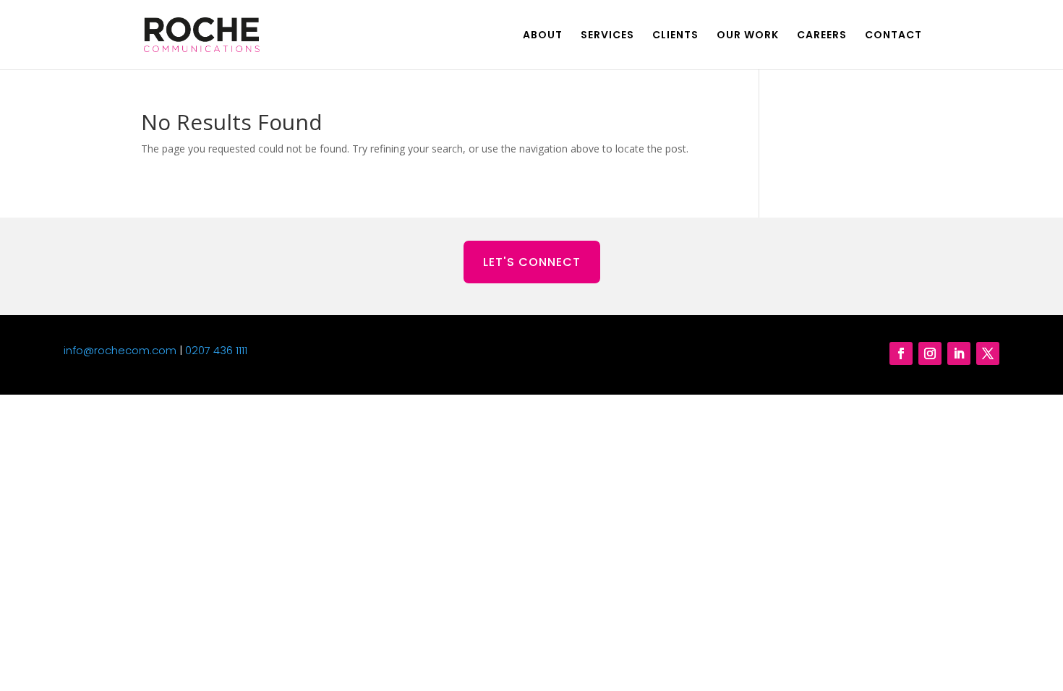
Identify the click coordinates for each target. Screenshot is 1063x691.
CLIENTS (675, 36)
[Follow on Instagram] (930, 353)
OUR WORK (748, 36)
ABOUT (543, 36)
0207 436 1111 (216, 350)
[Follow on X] (987, 353)
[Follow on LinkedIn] (958, 353)
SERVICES (607, 36)
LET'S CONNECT (532, 262)
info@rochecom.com (120, 350)
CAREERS (822, 36)
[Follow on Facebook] (901, 353)
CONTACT (893, 36)
